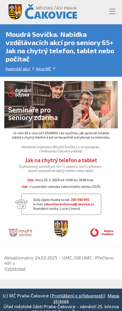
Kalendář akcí (18, 68)
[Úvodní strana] (40, 9)
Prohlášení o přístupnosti (78, 295)
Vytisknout (15, 268)
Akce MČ (43, 68)
